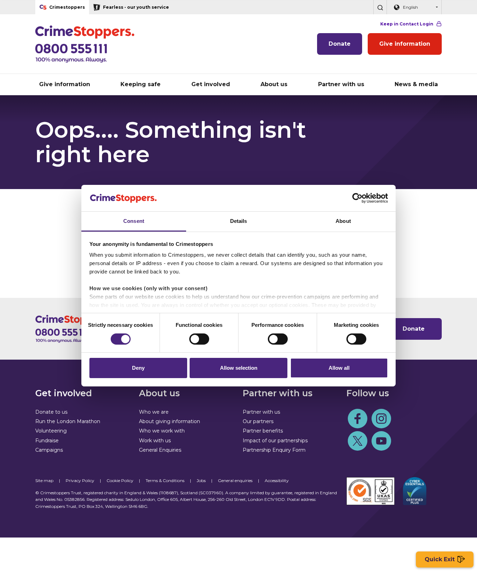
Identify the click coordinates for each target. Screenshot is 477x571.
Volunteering (51, 431)
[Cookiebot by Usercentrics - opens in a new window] (357, 198)
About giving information (169, 421)
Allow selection (238, 368)
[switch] (199, 339)
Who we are (154, 412)
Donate (340, 43)
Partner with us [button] (341, 84)
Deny (138, 368)
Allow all (339, 368)
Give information (404, 43)
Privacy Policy (80, 480)
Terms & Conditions (165, 480)
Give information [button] (64, 84)
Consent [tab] (133, 221)
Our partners (258, 421)
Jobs (201, 480)
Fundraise (47, 440)
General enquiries (235, 480)
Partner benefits (263, 431)
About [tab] (343, 221)
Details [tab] (238, 221)
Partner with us (261, 412)
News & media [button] (416, 84)
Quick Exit (440, 559)
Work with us (155, 440)
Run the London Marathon (67, 421)
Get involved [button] (210, 84)
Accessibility (277, 480)
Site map (44, 480)
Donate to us (51, 412)
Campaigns (49, 450)
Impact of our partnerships (275, 440)
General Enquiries (160, 450)
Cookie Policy (120, 480)
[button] (380, 7)
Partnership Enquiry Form (274, 450)
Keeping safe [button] (140, 84)
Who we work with (162, 431)
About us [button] (273, 84)
